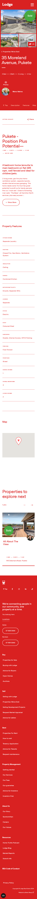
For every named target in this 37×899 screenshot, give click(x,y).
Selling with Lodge (9, 696)
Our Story (6, 811)
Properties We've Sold (10, 702)
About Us (6, 806)
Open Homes (7, 676)
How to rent (7, 738)
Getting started (8, 770)
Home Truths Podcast (10, 843)
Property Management (11, 764)
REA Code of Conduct (11, 869)
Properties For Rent (9, 733)
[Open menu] (32, 4)
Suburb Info (7, 858)
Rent (4, 728)
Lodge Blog (6, 848)
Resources (6, 837)
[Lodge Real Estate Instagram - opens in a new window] (19, 589)
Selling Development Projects (13, 707)
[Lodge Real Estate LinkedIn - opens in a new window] (25, 589)
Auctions (6, 681)
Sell (3, 691)
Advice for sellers (9, 718)
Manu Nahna (18, 91)
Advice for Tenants (9, 749)
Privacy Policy (8, 883)
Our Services (7, 775)
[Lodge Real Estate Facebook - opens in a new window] (12, 589)
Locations (5, 619)
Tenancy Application (10, 744)
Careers (5, 822)
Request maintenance (10, 754)
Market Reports (8, 853)
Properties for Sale (9, 660)
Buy (3, 655)
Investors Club (8, 796)
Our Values (6, 827)
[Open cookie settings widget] (3, 895)
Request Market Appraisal (12, 712)
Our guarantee (8, 785)
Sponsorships (7, 817)
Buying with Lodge (9, 665)
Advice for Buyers (9, 670)
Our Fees (6, 780)
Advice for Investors (10, 791)
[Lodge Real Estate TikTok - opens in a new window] (32, 589)
